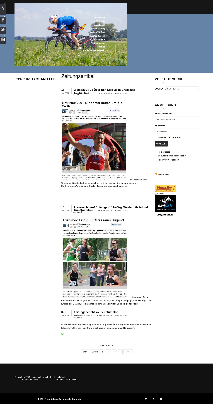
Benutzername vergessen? (172, 155)
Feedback (100, 39)
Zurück (95, 352)
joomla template (72, 399)
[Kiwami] (159, 194)
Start (85, 352)
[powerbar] (165, 191)
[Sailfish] (165, 211)
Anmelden (161, 144)
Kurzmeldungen (97, 36)
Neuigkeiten (99, 25)
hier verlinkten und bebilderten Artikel (120, 303)
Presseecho (99, 18)
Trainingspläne (98, 43)
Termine (101, 47)
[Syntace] (165, 215)
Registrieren (164, 152)
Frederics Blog (98, 28)
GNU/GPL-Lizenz (46, 379)
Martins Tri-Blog (97, 32)
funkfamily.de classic (95, 50)
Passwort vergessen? (169, 159)
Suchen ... (160, 89)
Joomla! (18, 379)
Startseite (100, 21)
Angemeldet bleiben (169, 137)
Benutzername (163, 113)
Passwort (160, 125)
